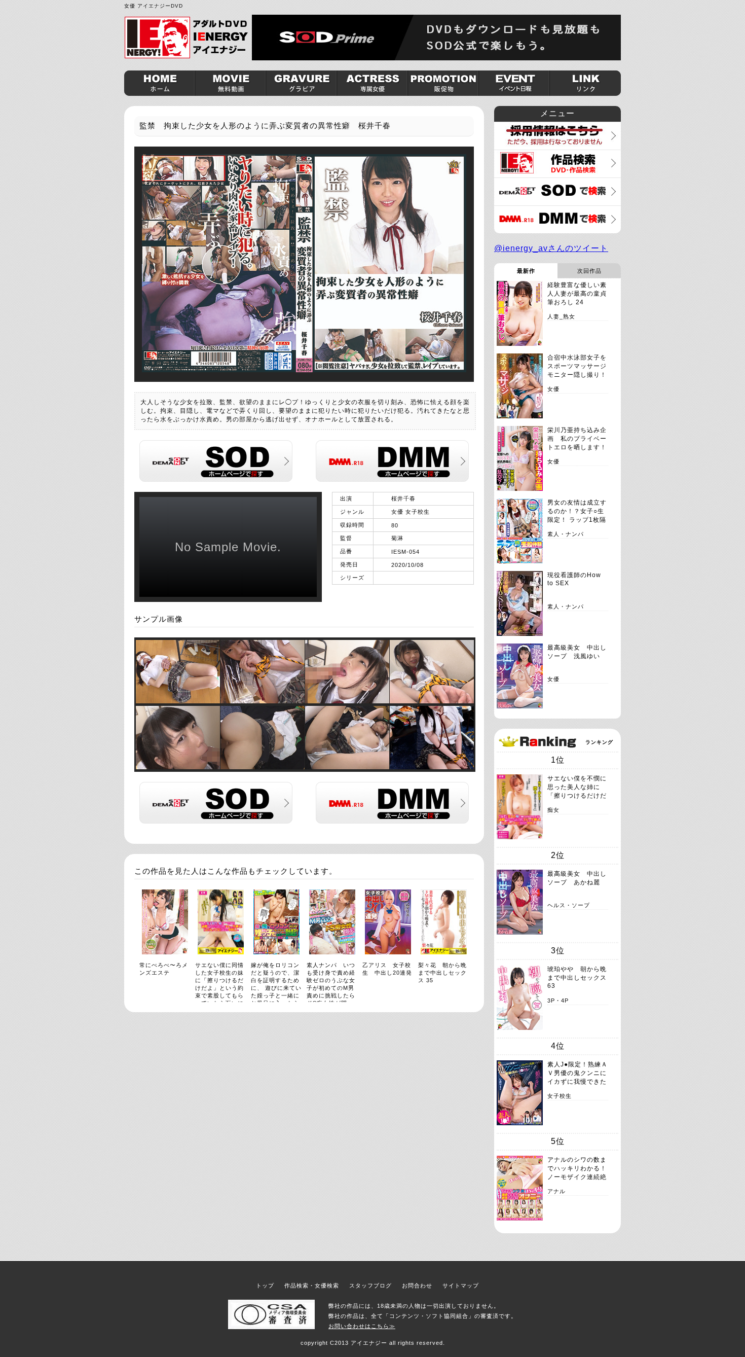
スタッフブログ (370, 1285)
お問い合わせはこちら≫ (361, 1326)
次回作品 (589, 271)
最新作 (526, 271)
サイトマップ (460, 1285)
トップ (265, 1285)
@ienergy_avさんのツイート (551, 248)
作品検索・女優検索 (311, 1285)
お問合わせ (417, 1285)
